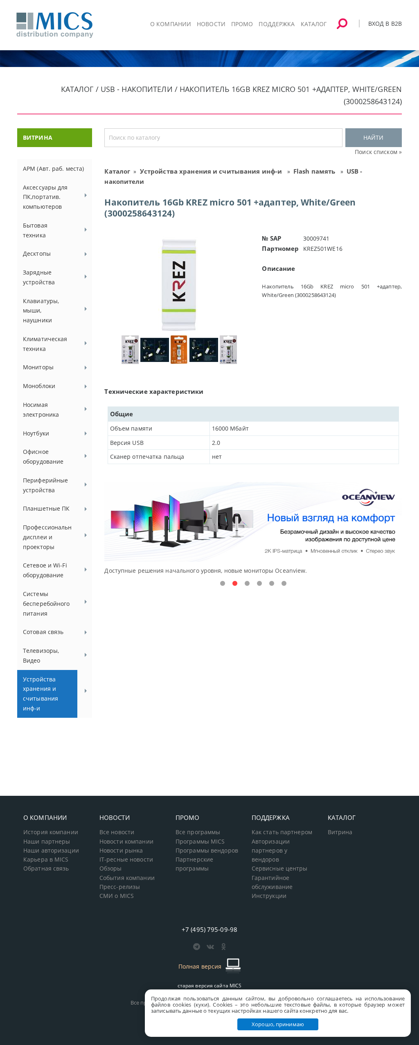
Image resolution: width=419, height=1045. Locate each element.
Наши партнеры (46, 841)
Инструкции (269, 896)
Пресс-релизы (119, 887)
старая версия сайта (210, 985)
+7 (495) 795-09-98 (209, 929)
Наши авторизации (51, 850)
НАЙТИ (373, 137)
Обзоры (110, 868)
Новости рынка (121, 850)
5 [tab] (272, 584)
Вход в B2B (385, 23)
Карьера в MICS (46, 859)
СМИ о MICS (116, 896)
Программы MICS (200, 841)
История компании (50, 832)
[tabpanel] (253, 529)
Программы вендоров (207, 850)
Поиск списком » (378, 152)
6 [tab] (284, 584)
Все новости (116, 832)
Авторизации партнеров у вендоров (271, 851)
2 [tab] (235, 584)
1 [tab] (223, 584)
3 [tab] (247, 584)
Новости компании (126, 841)
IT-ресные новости (126, 859)
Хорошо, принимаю (278, 1024)
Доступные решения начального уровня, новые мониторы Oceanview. (205, 570)
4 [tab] (259, 584)
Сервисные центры (280, 868)
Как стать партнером (282, 832)
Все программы (198, 832)
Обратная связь (46, 868)
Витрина (340, 832)
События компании (127, 878)
